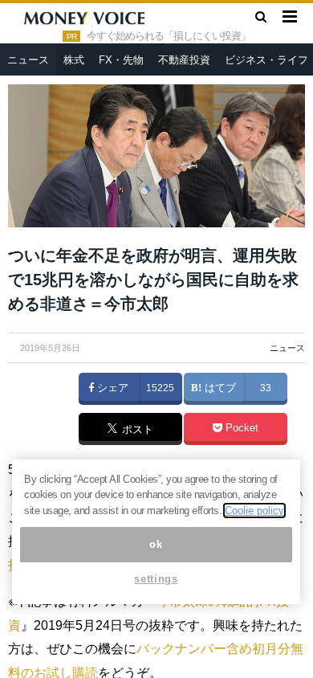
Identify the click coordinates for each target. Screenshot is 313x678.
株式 (73, 60)
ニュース (28, 60)
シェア (111, 388)
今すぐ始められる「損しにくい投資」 (168, 36)
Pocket (240, 428)
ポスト (136, 429)
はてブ (218, 388)
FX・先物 (121, 60)
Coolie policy (254, 510)
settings (155, 579)
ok (155, 544)
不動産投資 (184, 60)
